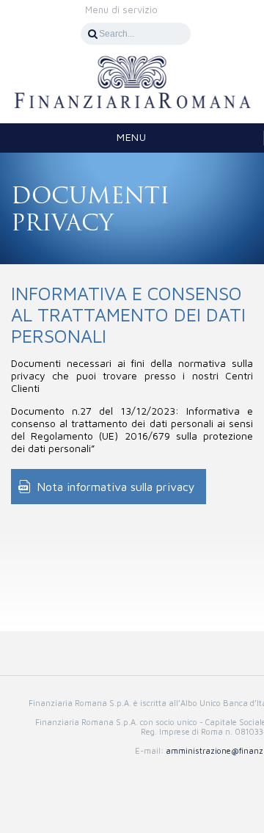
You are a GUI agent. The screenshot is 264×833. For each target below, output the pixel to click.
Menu (131, 137)
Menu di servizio (121, 9)
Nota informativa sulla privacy (116, 486)
